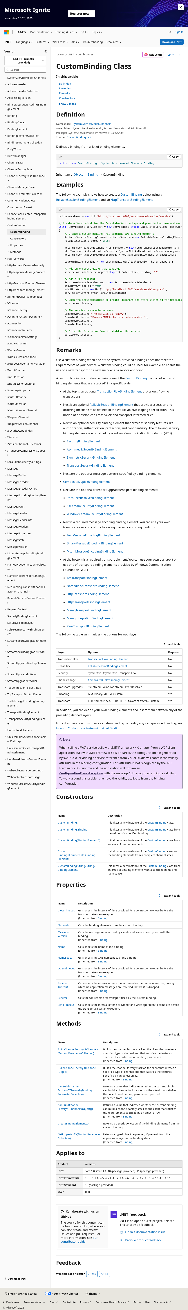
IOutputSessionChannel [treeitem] (22, 410)
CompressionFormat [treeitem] (19, 207)
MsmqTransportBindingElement (89, 610)
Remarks (64, 93)
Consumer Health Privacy (111, 1302)
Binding (93, 174)
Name (61, 947)
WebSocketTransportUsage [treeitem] (23, 777)
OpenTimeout (66, 968)
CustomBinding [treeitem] (20, 232)
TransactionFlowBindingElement (119, 391)
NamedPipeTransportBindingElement (93, 586)
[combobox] (25, 61)
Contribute (69, 1302)
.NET (71, 54)
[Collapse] (45, 51)
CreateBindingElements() (73, 1123)
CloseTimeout (66, 910)
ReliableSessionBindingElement (78, 200)
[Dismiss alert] (181, 7)
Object (78, 174)
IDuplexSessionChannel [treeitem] (22, 357)
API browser (85, 54)
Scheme (63, 998)
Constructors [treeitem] (18, 238)
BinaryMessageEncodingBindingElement (95, 543)
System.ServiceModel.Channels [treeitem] (26, 77)
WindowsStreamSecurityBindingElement (95, 514)
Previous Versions (34, 1302)
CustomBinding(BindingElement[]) (79, 840)
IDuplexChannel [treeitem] (17, 343)
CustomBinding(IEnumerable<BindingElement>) (76, 855)
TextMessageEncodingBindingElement (93, 535)
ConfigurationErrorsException (81, 773)
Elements (63, 925)
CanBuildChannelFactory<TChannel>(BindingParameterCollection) (75, 1090)
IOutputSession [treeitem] (16, 404)
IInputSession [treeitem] (15, 377)
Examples (65, 88)
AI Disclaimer (11, 1302)
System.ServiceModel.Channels (92, 124)
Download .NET (172, 42)
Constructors (67, 98)
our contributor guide (79, 1240)
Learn (60, 54)
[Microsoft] (6, 32)
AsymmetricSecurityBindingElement (92, 449)
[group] (119, 277)
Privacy (84, 1302)
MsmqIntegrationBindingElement (90, 618)
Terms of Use (142, 1302)
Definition (65, 83)
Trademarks (161, 1302)
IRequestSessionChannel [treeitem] (22, 424)
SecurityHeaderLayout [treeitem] (20, 622)
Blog (52, 1302)
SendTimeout (66, 1004)
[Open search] (169, 32)
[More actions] (179, 55)
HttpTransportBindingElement (132, 200)
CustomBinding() (68, 822)
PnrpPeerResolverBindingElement (90, 498)
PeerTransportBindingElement (88, 626)
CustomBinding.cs (78, 137)
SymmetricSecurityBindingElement (91, 457)
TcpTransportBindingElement (87, 578)
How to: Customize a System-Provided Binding (88, 728)
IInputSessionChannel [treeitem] (21, 383)
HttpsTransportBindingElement (88, 602)
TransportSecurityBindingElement (90, 466)
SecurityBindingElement (83, 441)
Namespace (65, 957)
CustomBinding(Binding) (73, 829)
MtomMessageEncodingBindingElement (95, 551)
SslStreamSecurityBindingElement (90, 506)
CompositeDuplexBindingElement (86, 482)
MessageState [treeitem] (16, 540)
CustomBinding (131, 194)
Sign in (179, 32)
